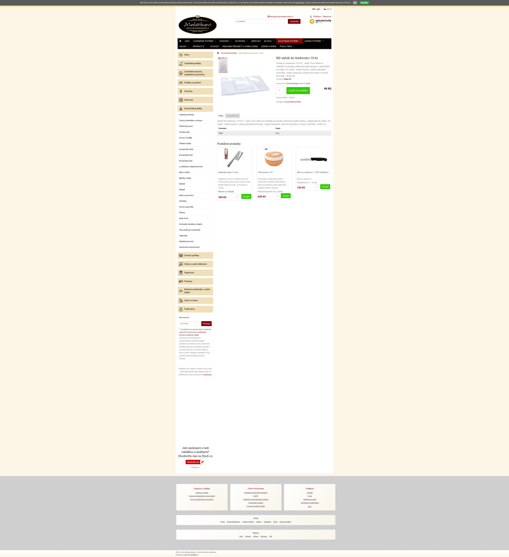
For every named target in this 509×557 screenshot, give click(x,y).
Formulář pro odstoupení (310, 503)
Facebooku (207, 375)
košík (323, 21)
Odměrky (183, 201)
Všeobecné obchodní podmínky (255, 493)
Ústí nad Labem (285, 522)
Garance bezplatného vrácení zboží (202, 496)
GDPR (256, 496)
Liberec (259, 522)
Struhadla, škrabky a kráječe (190, 224)
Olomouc (263, 536)
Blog (309, 506)
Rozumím (364, 3)
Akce (187, 41)
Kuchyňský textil (185, 155)
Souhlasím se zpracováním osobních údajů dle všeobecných (195, 332)
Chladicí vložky (185, 143)
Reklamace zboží (309, 499)
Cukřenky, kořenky (186, 115)
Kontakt (310, 493)
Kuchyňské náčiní (186, 149)
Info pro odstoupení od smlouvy (202, 499)
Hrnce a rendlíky (185, 138)
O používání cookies (255, 503)
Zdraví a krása (268, 46)
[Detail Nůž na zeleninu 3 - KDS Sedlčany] (313, 159)
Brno (241, 536)
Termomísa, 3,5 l (265, 172)
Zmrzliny (256, 41)
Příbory (182, 213)
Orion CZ (287, 79)
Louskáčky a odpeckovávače (191, 166)
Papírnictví (198, 46)
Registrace (327, 16)
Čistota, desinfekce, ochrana (190, 120)
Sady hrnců (183, 218)
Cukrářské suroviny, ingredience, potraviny (194, 73)
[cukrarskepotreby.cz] (198, 24)
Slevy (186, 54)
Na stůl (268, 41)
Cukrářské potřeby (203, 41)
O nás (310, 496)
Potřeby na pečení (192, 82)
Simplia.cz (194, 555)
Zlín (270, 536)
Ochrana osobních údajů (256, 506)
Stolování (188, 100)
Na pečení (240, 41)
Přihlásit (206, 323)
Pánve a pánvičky (186, 207)
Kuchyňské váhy (185, 161)
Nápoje (182, 189)
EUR (318, 9)
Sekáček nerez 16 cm (228, 172)
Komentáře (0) (232, 116)
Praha (222, 522)
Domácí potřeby (313, 41)
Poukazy (214, 46)
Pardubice (267, 522)
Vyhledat (294, 21)
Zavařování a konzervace (189, 247)
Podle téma (286, 46)
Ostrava (248, 536)
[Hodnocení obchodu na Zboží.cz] (195, 462)
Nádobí (182, 184)
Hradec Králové (248, 522)
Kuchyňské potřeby (288, 41)
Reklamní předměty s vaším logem (240, 46)
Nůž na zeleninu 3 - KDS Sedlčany (313, 172)
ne (355, 3)
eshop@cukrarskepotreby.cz (281, 17)
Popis (221, 116)
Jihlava (255, 536)
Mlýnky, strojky (185, 178)
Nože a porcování (186, 195)
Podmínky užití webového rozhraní (255, 499)
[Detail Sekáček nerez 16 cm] (234, 159)
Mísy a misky (184, 172)
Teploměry (183, 236)
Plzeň (275, 522)
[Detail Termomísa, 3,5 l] (274, 159)
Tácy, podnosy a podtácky (189, 230)
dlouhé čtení (299, 3)
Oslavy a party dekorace (195, 264)
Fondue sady (184, 132)
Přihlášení (317, 16)
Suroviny (224, 41)
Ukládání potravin (186, 241)
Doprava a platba (202, 493)
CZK (313, 9)
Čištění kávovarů (186, 126)
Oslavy (183, 46)
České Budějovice (233, 522)
